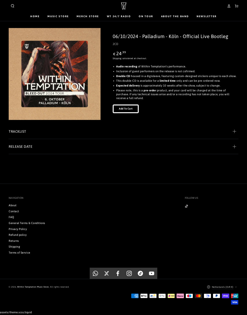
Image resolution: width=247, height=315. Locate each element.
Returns (14, 240)
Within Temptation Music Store (33, 287)
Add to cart (126, 108)
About (13, 205)
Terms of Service (19, 252)
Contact (14, 211)
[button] (12, 6)
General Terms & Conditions (27, 223)
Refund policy (18, 234)
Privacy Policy (18, 229)
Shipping (117, 58)
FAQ (11, 217)
